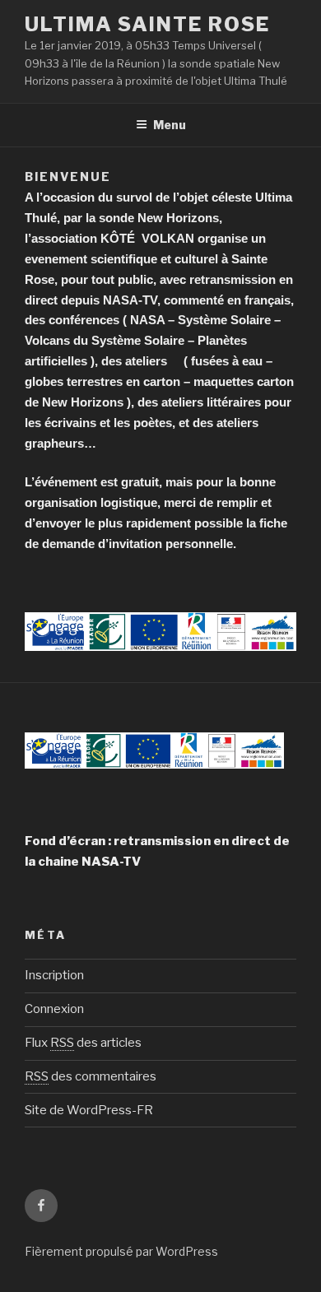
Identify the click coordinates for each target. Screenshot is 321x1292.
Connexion (54, 1009)
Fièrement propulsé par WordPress (121, 1251)
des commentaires (90, 1076)
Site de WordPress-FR (89, 1110)
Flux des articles (83, 1042)
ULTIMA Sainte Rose (147, 24)
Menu (169, 125)
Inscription (54, 975)
